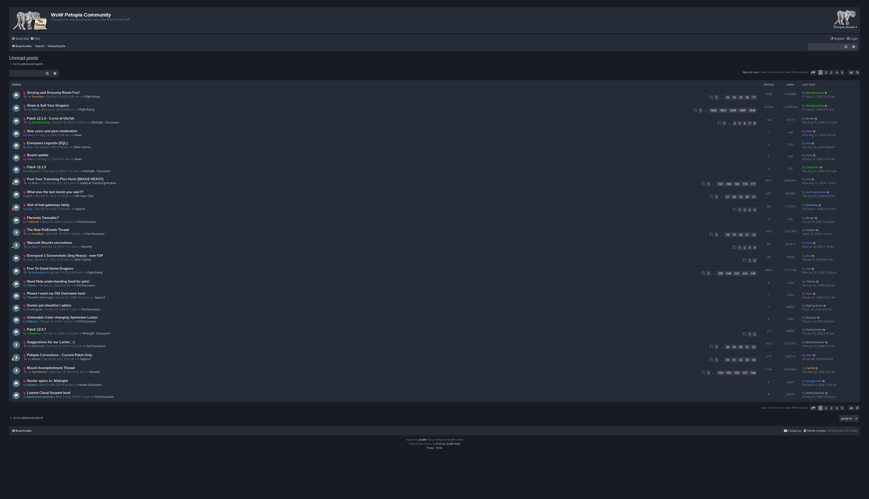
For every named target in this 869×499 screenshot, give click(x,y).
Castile (810, 368)
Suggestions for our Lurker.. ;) (51, 342)
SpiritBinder (40, 372)
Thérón (32, 285)
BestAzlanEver (815, 342)
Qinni (35, 109)
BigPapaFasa (814, 305)
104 (720, 373)
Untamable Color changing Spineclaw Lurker (62, 317)
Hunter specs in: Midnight (47, 381)
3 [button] (831, 72)
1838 (733, 110)
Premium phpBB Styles (448, 443)
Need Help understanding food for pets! (58, 281)
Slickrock (38, 346)
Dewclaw (812, 205)
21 (747, 235)
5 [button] (842, 72)
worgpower (814, 381)
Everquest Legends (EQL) (47, 143)
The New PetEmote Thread (48, 230)
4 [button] (837, 72)
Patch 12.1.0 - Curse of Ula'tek (50, 118)
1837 (723, 110)
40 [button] (851, 72)
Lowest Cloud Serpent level (48, 393)
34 (753, 360)
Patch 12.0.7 (36, 329)
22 (753, 235)
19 (734, 235)
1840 (752, 110)
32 (740, 360)
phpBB (421, 439)
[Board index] (30, 20)
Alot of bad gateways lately (48, 205)
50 (740, 347)
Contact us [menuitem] (794, 431)
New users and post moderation (52, 131)
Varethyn (38, 96)
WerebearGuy (815, 93)
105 (728, 373)
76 (747, 97)
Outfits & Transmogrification (98, 183)
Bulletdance (39, 272)
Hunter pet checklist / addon (49, 305)
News (78, 135)
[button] (813, 72)
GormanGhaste (816, 192)
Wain (30, 135)
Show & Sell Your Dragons (48, 105)
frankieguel (34, 309)
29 (740, 197)
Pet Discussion (86, 222)
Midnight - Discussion (105, 122)
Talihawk (33, 222)
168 (728, 184)
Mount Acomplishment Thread (51, 368)
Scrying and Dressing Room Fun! (53, 92)
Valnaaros (33, 171)
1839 (742, 110)
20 (740, 235)
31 (753, 197)
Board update (37, 155)
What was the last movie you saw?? (55, 192)
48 (727, 347)
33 (747, 360)
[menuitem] (35, 39)
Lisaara (810, 230)
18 (727, 235)
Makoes (32, 321)
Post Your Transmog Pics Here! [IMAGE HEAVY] (65, 179)
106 (736, 373)
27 (727, 197)
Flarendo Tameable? (43, 218)
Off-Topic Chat (84, 196)
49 (734, 347)
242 (744, 273)
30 (747, 197)
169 (736, 184)
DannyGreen (814, 329)
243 (753, 273)
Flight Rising (92, 96)
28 (734, 197)
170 (744, 184)
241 (736, 273)
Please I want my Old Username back (56, 293)
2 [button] (826, 72)
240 (728, 273)
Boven (810, 118)
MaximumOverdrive (40, 397)
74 (734, 97)
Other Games (82, 147)
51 (747, 347)
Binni (35, 183)
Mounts (87, 247)
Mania (36, 359)
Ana (29, 147)
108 (753, 373)
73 (727, 97)
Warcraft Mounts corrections (49, 243)
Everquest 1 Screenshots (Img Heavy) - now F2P (65, 255)
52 (753, 347)
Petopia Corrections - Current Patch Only (59, 355)
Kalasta (32, 385)
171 (753, 184)
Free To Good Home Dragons (50, 268)
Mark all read (751, 72)
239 (720, 273)
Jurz (29, 196)
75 (740, 97)
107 (744, 373)
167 (720, 184)
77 (753, 97)
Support (80, 209)
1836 (713, 110)
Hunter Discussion (90, 385)
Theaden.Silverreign (40, 297)
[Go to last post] (826, 93)
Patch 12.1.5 (36, 167)
